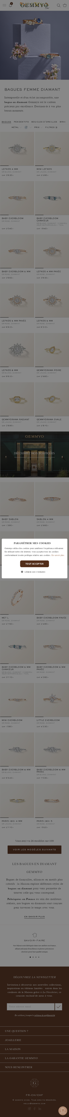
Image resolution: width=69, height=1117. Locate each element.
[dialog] (34, 558)
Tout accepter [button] (34, 563)
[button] (34, 572)
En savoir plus (57, 555)
